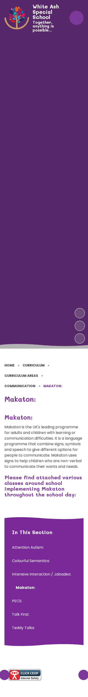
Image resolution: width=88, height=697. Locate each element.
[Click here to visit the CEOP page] (25, 675)
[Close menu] (76, 18)
